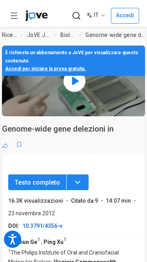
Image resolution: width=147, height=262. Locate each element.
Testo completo (37, 182)
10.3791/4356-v (42, 226)
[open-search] (76, 16)
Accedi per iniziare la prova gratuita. (45, 68)
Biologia (68, 35)
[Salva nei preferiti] (19, 144)
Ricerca (10, 35)
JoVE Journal (39, 35)
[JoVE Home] (36, 15)
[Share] (5, 144)
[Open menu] (14, 15)
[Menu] (78, 182)
